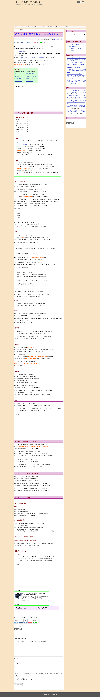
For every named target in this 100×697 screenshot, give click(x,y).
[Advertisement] (50, 15)
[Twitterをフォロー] (78, 2)
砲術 (20, 267)
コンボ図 (17, 76)
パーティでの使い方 (30, 78)
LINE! (44, 42)
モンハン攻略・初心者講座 (28, 2)
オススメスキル (29, 81)
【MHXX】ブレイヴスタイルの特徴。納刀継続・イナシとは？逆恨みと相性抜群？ (76, 97)
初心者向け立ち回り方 (31, 76)
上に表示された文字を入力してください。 (24, 679)
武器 (29, 26)
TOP (15, 26)
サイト (16, 668)
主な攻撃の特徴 (18, 78)
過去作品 (61, 26)
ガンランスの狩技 (22, 57)
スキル (40, 26)
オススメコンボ (18, 81)
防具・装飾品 (34, 26)
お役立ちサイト (71, 50)
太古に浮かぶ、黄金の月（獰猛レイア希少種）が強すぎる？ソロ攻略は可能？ (76, 102)
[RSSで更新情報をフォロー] (83, 2)
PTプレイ (56, 26)
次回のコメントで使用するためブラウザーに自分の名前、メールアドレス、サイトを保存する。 (39, 673)
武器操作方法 (59, 39)
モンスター (50, 26)
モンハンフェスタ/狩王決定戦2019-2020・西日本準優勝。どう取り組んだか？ (76, 64)
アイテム (45, 26)
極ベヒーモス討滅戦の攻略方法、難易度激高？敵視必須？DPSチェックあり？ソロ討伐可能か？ (76, 82)
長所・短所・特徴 (30, 73)
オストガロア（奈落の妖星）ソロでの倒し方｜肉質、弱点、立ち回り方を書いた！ (76, 92)
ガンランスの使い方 (19, 51)
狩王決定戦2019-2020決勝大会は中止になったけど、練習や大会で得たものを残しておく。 (76, 59)
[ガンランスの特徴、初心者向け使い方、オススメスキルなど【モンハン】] (28, 42)
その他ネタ (67, 26)
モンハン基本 (20, 26)
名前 (16, 658)
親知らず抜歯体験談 (72, 46)
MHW (26, 26)
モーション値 (18, 73)
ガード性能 (24, 144)
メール (16, 663)
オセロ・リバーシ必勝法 (73, 44)
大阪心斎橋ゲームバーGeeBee (74, 48)
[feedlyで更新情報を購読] (80, 2)
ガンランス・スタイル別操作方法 (36, 57)
